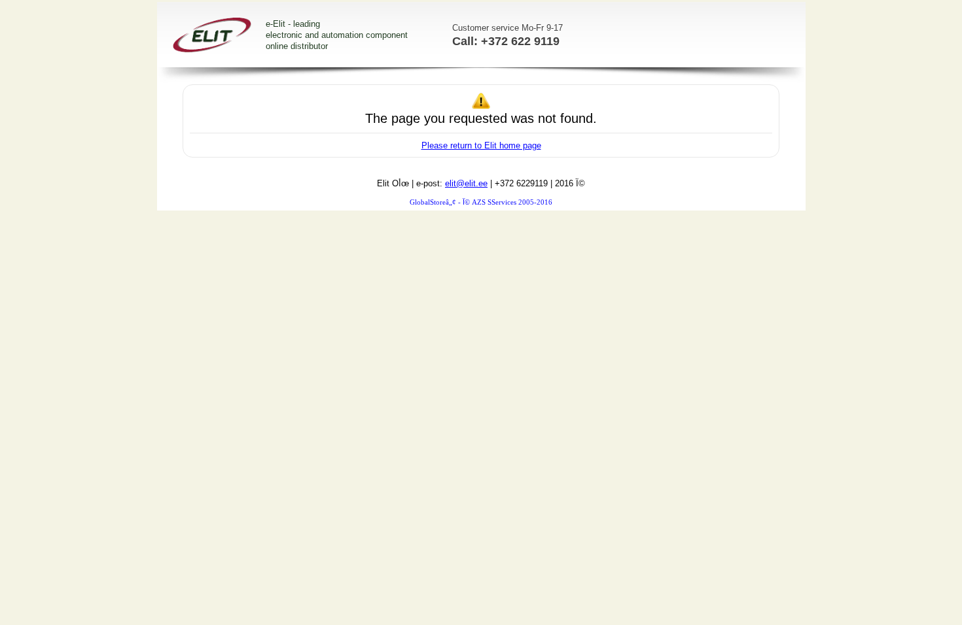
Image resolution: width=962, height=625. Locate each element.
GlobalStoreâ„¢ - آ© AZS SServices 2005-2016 (481, 202)
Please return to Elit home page (481, 145)
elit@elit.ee (466, 183)
